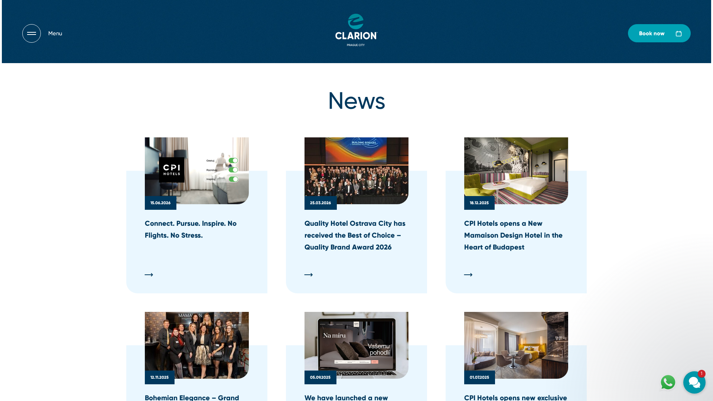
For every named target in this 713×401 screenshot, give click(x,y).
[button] (650, 292)
